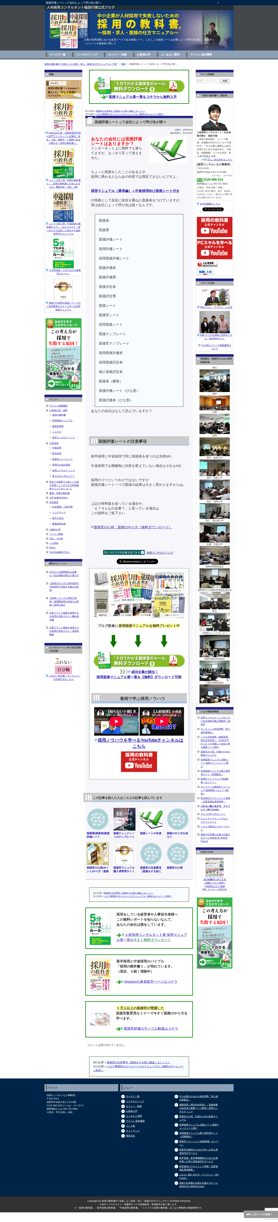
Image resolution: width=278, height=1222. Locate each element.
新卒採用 (56, 453)
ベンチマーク (59, 512)
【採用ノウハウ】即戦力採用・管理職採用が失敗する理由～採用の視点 (64, 601)
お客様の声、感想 (58, 410)
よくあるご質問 (170, 54)
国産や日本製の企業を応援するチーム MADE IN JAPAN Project (215, 838)
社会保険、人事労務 (62, 506)
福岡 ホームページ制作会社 (214, 889)
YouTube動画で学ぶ (59, 552)
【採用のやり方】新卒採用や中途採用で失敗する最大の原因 (64, 587)
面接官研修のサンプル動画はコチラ (151, 1028)
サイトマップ (133, 1131)
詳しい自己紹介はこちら (219, 159)
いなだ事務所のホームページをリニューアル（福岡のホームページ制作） (130, 114)
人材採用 (53, 443)
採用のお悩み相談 (61, 464)
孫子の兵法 (58, 518)
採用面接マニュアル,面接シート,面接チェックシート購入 (214, 763)
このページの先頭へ (262, 1214)
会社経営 (53, 502)
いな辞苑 (53, 543)
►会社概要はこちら (210, 204)
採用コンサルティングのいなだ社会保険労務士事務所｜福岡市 (215, 721)
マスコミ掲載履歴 (58, 405)
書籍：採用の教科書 (59, 493)
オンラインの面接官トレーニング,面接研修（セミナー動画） (215, 790)
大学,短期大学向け (58, 497)
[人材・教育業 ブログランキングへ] (207, 265)
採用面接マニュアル (62, 420)
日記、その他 (56, 538)
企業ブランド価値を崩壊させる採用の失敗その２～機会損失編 (64, 616)
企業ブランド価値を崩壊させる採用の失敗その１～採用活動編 (64, 631)
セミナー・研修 (117, 54)
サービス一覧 (58, 54)
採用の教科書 (59, 415)
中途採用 (56, 447)
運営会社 (130, 1135)
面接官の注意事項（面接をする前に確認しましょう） (121, 111)
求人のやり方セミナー (63, 476)
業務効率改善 (59, 523)
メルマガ (56, 432)
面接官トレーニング (62, 459)
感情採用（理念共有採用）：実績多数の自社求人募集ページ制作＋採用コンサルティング (198, 1108)
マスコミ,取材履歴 (201, 54)
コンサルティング (86, 54)
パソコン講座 (56, 534)
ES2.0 (52, 547)
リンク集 (130, 1126)
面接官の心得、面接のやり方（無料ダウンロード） (133, 527)
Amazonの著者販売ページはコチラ (150, 982)
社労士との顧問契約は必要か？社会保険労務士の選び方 (64, 574)
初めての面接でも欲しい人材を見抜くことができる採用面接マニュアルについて (64, 485)
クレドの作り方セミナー (213, 814)
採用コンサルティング (160, 552)
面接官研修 (58, 426)
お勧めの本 (55, 529)
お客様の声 (143, 54)
